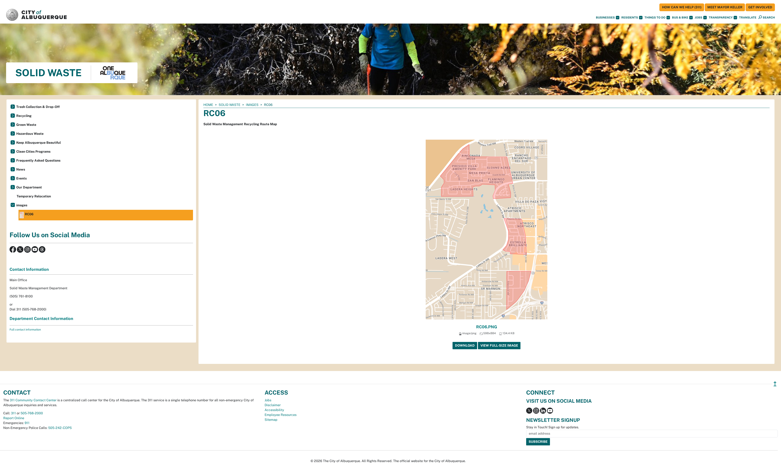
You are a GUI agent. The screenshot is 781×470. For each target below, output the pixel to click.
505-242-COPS (60, 428)
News (20, 169)
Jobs (698, 17)
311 (13, 413)
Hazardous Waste (30, 134)
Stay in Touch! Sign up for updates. (552, 427)
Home (208, 105)
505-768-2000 (32, 413)
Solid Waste (229, 105)
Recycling (24, 116)
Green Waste (26, 125)
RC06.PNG (486, 326)
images (252, 105)
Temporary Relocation (34, 196)
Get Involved (760, 7)
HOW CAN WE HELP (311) (681, 7)
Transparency (721, 17)
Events (21, 178)
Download (465, 345)
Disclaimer (273, 405)
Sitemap (271, 420)
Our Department (29, 187)
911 (27, 423)
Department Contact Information (41, 318)
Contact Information (29, 269)
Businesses (605, 17)
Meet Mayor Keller (724, 7)
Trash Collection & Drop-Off (38, 107)
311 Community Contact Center (33, 400)
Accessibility (274, 410)
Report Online (13, 418)
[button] (747, 17)
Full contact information (25, 329)
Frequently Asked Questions (38, 160)
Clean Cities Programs (33, 151)
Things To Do (655, 17)
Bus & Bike (680, 17)
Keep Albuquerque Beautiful (38, 143)
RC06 (29, 214)
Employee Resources (281, 415)
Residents (629, 17)
